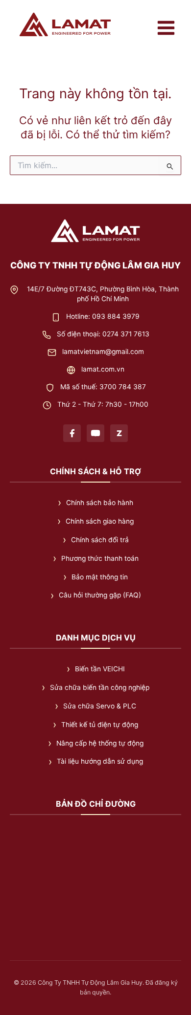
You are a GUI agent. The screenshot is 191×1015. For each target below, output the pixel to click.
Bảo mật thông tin (100, 577)
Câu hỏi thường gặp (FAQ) (100, 595)
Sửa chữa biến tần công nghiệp (99, 687)
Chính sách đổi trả (100, 540)
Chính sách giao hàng (100, 521)
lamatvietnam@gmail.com (103, 351)
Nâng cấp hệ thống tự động (99, 743)
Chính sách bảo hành (99, 503)
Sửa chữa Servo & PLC (99, 706)
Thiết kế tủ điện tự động (99, 724)
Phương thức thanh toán (100, 558)
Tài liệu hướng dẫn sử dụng (100, 761)
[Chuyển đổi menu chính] (166, 28)
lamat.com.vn (102, 369)
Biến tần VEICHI (100, 669)
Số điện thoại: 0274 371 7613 (103, 334)
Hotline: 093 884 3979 (103, 316)
